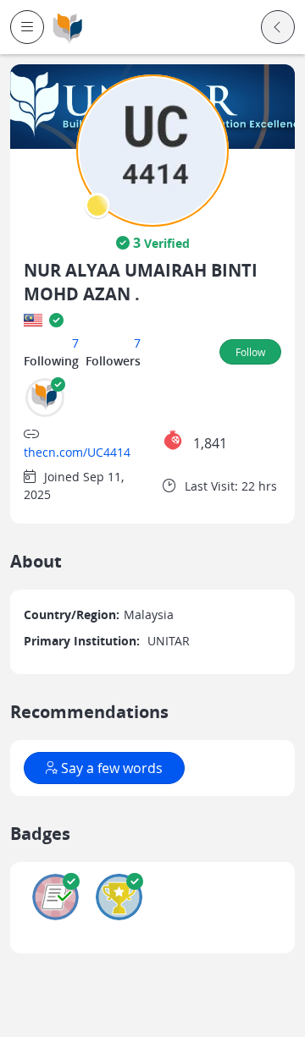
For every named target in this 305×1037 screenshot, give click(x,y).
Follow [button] (250, 352)
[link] (68, 27)
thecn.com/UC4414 (77, 452)
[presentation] (97, 205)
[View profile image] (152, 149)
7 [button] (75, 343)
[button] (27, 27)
